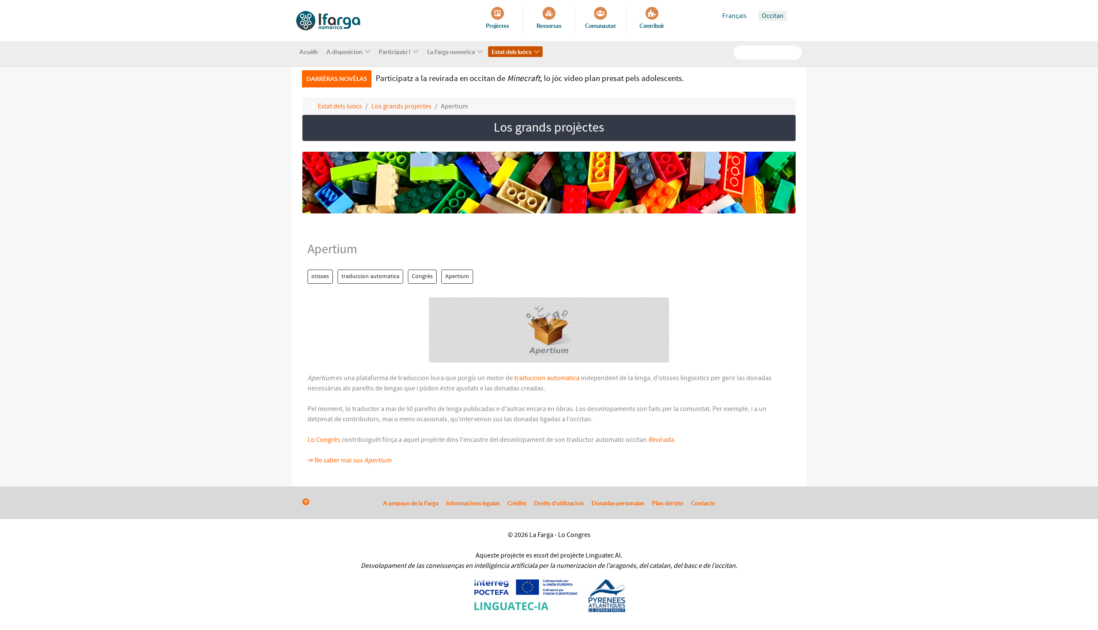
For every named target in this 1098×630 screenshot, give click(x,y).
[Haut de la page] (305, 502)
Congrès (422, 276)
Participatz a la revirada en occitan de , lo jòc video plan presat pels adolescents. (530, 78)
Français (734, 16)
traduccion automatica (370, 276)
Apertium (457, 276)
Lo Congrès (324, 440)
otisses (320, 276)
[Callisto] (328, 20)
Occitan (773, 16)
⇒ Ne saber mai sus (349, 460)
